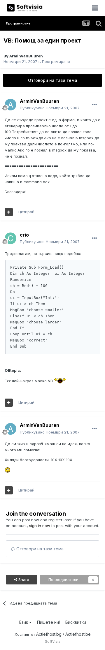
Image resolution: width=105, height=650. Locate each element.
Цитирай (26, 211)
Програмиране (56, 61)
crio (24, 235)
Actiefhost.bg (49, 634)
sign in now (39, 525)
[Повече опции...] (94, 104)
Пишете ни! (48, 622)
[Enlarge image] (60, 380)
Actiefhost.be (78, 634)
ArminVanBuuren (26, 56)
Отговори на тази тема (52, 80)
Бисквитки (75, 622)
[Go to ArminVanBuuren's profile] (10, 104)
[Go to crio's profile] (10, 238)
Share (23, 579)
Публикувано (50, 107)
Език (24, 622)
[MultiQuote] (9, 212)
